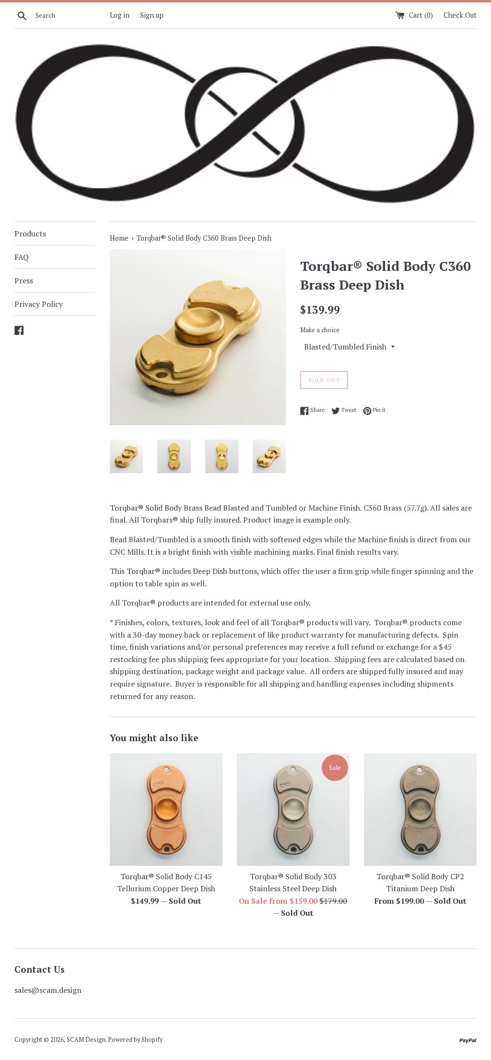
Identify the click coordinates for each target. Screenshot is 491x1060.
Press (23, 280)
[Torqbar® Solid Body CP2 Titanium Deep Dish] (420, 809)
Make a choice (319, 330)
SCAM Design (86, 1040)
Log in (119, 15)
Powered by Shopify (135, 1040)
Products (30, 233)
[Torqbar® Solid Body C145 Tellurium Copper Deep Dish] (166, 809)
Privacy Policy (38, 304)
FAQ (21, 257)
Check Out (460, 15)
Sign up (152, 15)
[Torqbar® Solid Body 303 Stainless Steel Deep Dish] (293, 809)
